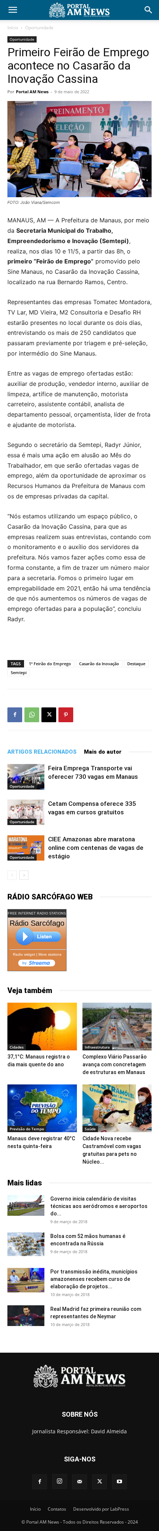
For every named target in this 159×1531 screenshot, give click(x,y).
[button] (12, 10)
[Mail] (79, 1481)
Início (12, 27)
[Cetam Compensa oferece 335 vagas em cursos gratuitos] (25, 812)
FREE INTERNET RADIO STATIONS (37, 913)
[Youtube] (119, 1481)
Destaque (136, 663)
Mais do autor (103, 751)
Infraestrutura (97, 1047)
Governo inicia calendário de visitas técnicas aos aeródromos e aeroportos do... (99, 1206)
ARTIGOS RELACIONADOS (42, 751)
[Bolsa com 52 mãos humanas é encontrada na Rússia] (25, 1244)
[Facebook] (14, 714)
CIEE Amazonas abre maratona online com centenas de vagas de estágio (95, 847)
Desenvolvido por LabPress (101, 1509)
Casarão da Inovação (99, 663)
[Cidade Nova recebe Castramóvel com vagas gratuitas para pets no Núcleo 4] (117, 1108)
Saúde (90, 1128)
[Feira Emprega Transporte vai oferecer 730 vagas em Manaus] (25, 777)
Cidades (17, 1047)
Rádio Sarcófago (37, 923)
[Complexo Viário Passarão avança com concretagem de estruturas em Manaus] (117, 1026)
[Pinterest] (65, 714)
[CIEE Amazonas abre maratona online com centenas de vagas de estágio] (25, 848)
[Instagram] (59, 1481)
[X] (48, 714)
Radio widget (24, 954)
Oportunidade (39, 27)
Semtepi (19, 672)
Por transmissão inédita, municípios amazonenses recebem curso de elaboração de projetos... (94, 1279)
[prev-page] (12, 875)
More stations (49, 954)
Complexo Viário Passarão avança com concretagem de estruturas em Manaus (114, 1064)
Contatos (57, 1509)
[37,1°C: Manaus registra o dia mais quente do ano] (42, 1026)
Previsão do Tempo (27, 1128)
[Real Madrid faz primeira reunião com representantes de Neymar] (25, 1315)
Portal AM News (32, 91)
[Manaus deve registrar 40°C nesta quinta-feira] (42, 1108)
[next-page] (23, 875)
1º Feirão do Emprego (50, 663)
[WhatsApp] (31, 714)
